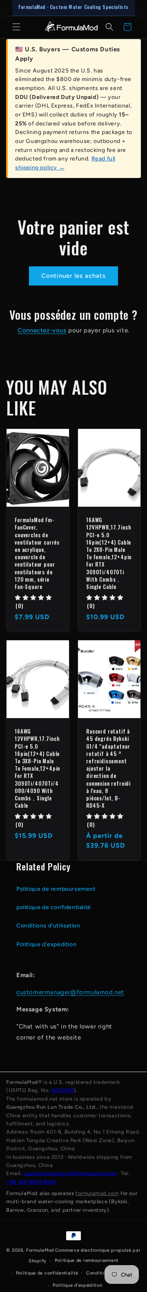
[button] (16, 27)
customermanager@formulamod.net (70, 992)
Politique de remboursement (56, 889)
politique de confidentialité (53, 907)
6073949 (62, 1090)
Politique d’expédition (77, 1285)
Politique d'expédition (46, 944)
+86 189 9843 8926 (31, 1182)
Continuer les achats (73, 275)
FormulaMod (40, 1250)
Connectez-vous (42, 330)
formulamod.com (97, 1193)
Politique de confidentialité (47, 1273)
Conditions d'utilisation (48, 925)
